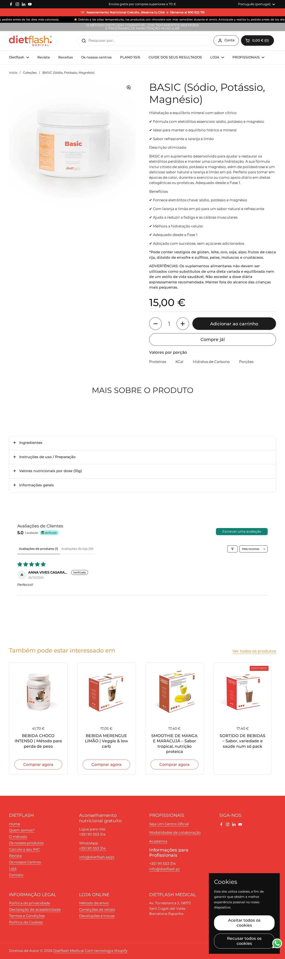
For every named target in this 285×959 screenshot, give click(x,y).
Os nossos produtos (26, 843)
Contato (16, 875)
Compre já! (213, 339)
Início (13, 73)
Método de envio (94, 903)
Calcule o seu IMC (24, 849)
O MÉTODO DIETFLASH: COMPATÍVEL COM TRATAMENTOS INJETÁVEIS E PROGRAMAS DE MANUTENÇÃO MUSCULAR (142, 27)
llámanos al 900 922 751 (187, 12)
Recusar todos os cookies (244, 941)
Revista (15, 856)
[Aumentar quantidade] (183, 323)
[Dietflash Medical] (30, 40)
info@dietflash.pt (164, 869)
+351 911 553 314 (92, 848)
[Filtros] (232, 548)
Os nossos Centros (25, 862)
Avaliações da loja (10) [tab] (77, 549)
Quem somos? (22, 830)
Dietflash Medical (68, 951)
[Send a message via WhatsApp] (277, 943)
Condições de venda (97, 909)
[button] (257, 40)
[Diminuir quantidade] (155, 323)
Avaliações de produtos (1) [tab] (38, 549)
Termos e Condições (27, 916)
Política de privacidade (29, 903)
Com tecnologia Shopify (106, 951)
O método (18, 837)
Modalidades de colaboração (175, 832)
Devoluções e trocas (97, 916)
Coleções (30, 73)
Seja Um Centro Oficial (169, 824)
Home (14, 824)
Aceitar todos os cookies (244, 923)
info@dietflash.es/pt (97, 857)
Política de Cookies (26, 922)
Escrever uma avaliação (241, 531)
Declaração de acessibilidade (35, 909)
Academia (158, 841)
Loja (12, 868)
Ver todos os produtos (254, 651)
